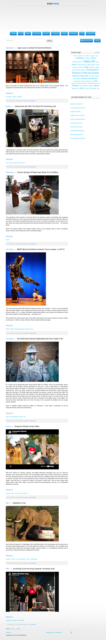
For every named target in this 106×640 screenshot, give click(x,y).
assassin (25, 493)
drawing (85, 85)
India (86, 67)
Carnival (92, 55)
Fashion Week (90, 65)
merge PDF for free (76, 123)
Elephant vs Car (19, 503)
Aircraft (80, 55)
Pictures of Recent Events (85, 73)
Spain (7, 416)
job (24, 162)
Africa (27, 559)
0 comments (31, 101)
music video (18, 493)
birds (80, 85)
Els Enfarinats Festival (16, 416)
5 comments (32, 624)
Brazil (87, 55)
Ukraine (73, 83)
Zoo (99, 83)
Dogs (97, 61)
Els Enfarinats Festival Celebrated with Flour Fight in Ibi (40, 339)
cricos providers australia (77, 138)
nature (13, 559)
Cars (17, 559)
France (97, 65)
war (98, 88)
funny (10, 162)
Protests (91, 76)
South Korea (77, 81)
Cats (12, 493)
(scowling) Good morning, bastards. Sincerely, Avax (34, 569)
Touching (9, 172)
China (7, 239)
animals (8, 493)
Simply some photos (89, 78)
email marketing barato (77, 130)
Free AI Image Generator (77, 107)
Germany (75, 67)
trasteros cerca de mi (76, 127)
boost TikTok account (76, 134)
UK (92, 81)
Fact (7, 503)
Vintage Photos (92, 83)
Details (8, 93)
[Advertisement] (53, 18)
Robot (7, 329)
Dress (74, 65)
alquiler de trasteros (76, 104)
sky (78, 88)
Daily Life (89, 61)
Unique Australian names (77, 119)
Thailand (88, 81)
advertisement (17, 162)
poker (14, 96)
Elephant (22, 559)
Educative (10, 48)
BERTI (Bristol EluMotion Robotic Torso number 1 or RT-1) (41, 249)
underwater (93, 88)
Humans (80, 67)
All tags (97, 52)
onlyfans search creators (77, 115)
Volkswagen (33, 559)
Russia (97, 76)
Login (97, 40)
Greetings (9, 620)
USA (96, 81)
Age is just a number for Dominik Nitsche (34, 48)
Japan (97, 67)
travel (87, 88)
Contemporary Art (77, 61)
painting (74, 88)
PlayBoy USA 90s (75, 111)
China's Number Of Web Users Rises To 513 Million (37, 172)
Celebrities (79, 58)
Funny (8, 106)
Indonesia (92, 67)
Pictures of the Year (80, 76)
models (90, 85)
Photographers (93, 70)
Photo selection (81, 70)
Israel (14, 620)
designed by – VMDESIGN (53, 632)
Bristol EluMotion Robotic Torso (24, 329)
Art (7, 162)
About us (8, 632)
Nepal (74, 70)
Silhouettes (76, 78)
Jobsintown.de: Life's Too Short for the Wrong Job (35, 106)
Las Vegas (9, 96)
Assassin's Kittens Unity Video (27, 426)
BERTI (12, 329)
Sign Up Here (87, 40)
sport (82, 88)
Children (87, 58)
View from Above (82, 83)
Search (49, 40)
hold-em (19, 96)
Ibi (24, 416)
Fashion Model (81, 65)
